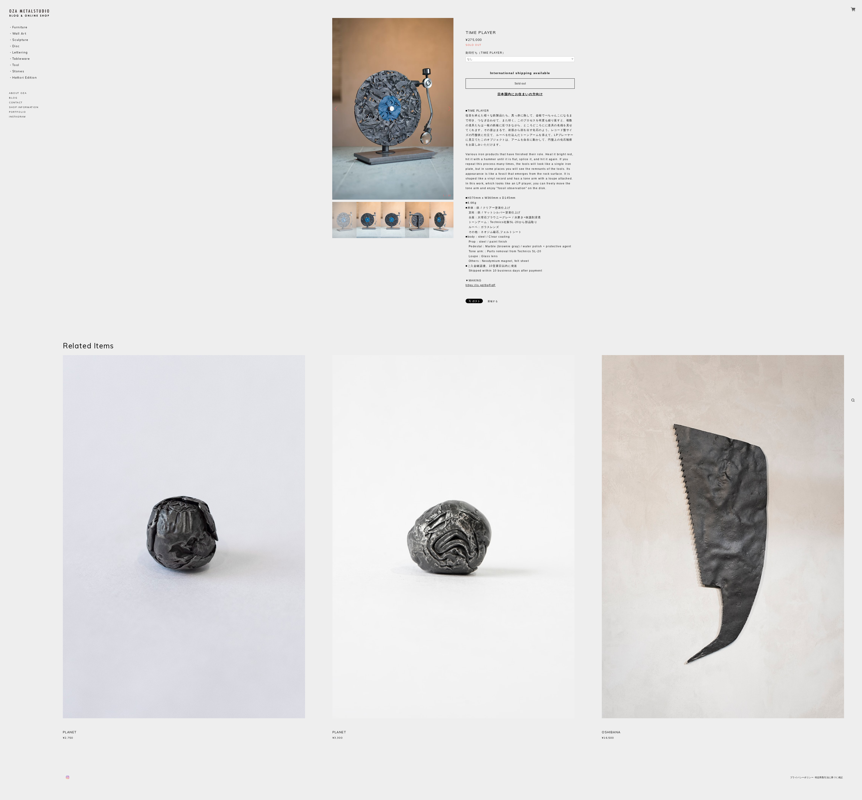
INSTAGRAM (17, 116)
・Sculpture (19, 39)
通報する (493, 301)
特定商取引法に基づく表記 (829, 777)
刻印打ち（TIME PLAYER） (485, 52)
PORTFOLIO (17, 111)
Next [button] (448, 108)
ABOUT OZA (17, 93)
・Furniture (18, 27)
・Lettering (18, 52)
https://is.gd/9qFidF (481, 285)
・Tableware (19, 58)
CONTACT (15, 102)
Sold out (520, 83)
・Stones (16, 71)
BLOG (13, 97)
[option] (392, 109)
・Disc (14, 46)
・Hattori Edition (23, 77)
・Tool (14, 65)
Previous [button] (336, 108)
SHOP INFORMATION (24, 107)
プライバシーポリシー (802, 777)
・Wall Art (17, 33)
